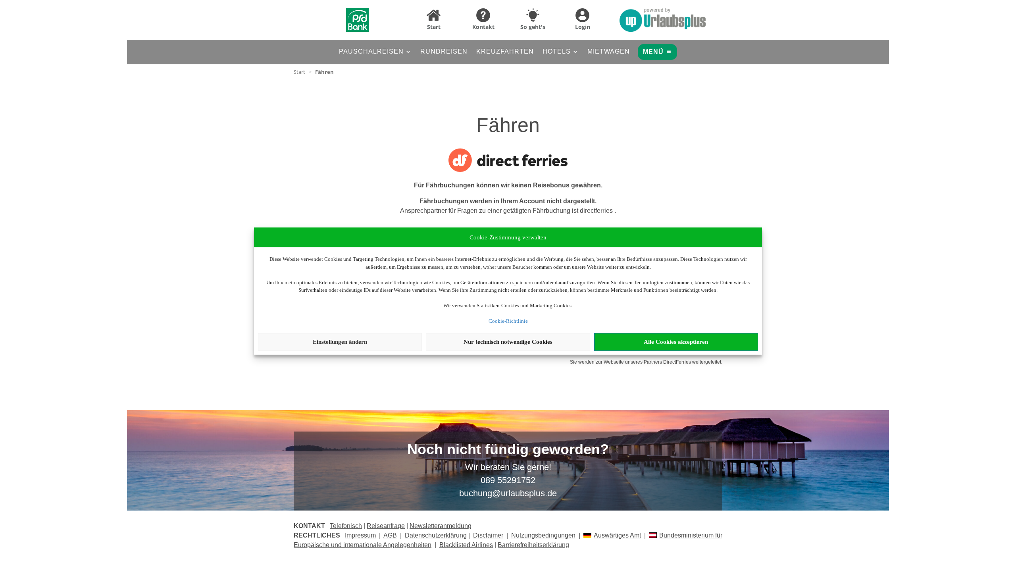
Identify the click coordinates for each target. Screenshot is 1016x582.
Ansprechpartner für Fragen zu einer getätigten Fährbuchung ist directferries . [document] (508, 206)
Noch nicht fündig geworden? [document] (508, 449)
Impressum (360, 535)
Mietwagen (608, 52)
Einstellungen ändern (340, 342)
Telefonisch (346, 525)
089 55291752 (508, 480)
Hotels (557, 52)
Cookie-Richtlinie (508, 321)
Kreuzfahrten (505, 52)
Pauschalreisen (371, 52)
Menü (653, 51)
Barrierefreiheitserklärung (533, 545)
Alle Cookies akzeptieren (676, 342)
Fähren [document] (324, 71)
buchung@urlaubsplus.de (508, 493)
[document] (508, 189)
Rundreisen (444, 52)
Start (299, 71)
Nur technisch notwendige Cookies (508, 342)
